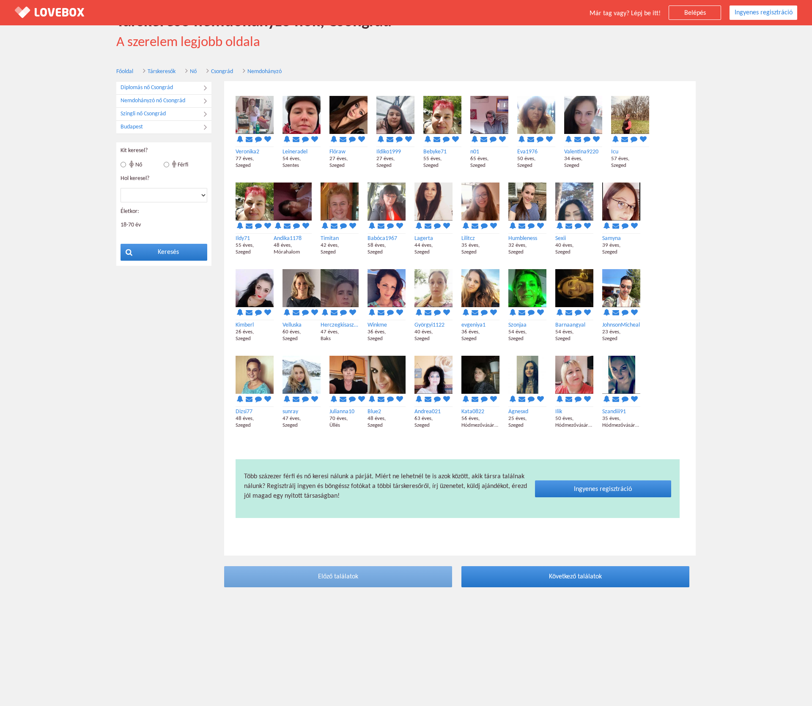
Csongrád (222, 71)
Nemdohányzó (264, 71)
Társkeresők (162, 71)
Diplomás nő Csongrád (147, 88)
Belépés (695, 13)
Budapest (132, 127)
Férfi (182, 165)
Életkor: (130, 211)
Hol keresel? (135, 178)
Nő (193, 71)
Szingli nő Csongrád (143, 114)
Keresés (168, 252)
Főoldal (124, 71)
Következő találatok (575, 576)
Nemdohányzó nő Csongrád (153, 101)
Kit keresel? (134, 150)
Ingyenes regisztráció (764, 12)
